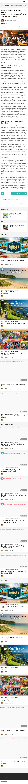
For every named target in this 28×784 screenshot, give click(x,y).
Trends (3, 12)
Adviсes (4, 10)
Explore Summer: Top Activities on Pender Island (12, 261)
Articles (10, 10)
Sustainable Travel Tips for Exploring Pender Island (15, 214)
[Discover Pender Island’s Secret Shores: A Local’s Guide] (14, 278)
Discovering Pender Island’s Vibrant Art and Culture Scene (13, 354)
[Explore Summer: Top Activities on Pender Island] (14, 247)
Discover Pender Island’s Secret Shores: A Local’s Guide (12, 292)
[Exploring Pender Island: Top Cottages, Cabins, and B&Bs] (14, 402)
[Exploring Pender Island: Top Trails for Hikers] (14, 310)
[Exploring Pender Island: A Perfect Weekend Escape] (14, 371)
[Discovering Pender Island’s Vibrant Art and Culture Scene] (14, 340)
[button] (24, 1)
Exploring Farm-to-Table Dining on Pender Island (16, 226)
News (16, 10)
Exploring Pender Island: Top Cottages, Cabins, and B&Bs (13, 416)
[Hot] (2, 268)
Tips (19, 10)
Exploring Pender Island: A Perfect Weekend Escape (13, 385)
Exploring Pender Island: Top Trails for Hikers (13, 323)
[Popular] (2, 300)
